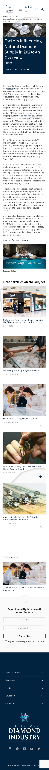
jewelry (10, 88)
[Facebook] (17, 748)
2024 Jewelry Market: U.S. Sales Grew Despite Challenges (23, 589)
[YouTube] (31, 748)
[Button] (23, 330)
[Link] (10, 9)
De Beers (27, 115)
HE (36, 9)
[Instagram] (10, 748)
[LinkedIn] (24, 748)
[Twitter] (39, 748)
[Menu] (20, 9)
